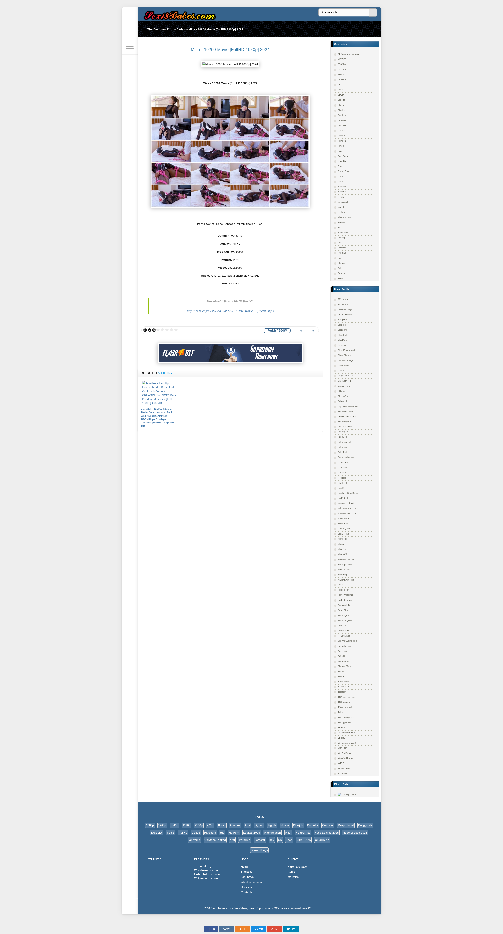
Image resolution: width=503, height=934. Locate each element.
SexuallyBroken (345, 646)
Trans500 (342, 727)
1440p (174, 825)
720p (210, 825)
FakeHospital (344, 442)
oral (232, 839)
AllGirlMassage (345, 309)
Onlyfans (194, 839)
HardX (341, 488)
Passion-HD (344, 605)
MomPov (342, 549)
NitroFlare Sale (297, 866)
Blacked (342, 325)
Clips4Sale (343, 335)
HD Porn (233, 832)
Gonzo (196, 832)
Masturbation (344, 217)
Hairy (340, 181)
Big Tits (341, 100)
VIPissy (341, 738)
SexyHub (342, 651)
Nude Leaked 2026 (355, 832)
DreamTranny (345, 386)
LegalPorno (343, 534)
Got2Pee (342, 472)
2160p (199, 825)
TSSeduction (344, 702)
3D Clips (342, 64)
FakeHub (342, 447)
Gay (340, 166)
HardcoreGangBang (348, 493)
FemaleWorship (345, 426)
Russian (342, 253)
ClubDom (342, 340)
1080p (150, 825)
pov (271, 839)
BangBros (342, 319)
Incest (341, 207)
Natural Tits (303, 832)
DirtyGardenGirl (345, 376)
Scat (340, 258)
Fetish (341, 146)
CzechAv (342, 345)
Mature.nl (342, 539)
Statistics (246, 871)
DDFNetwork (344, 381)
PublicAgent (343, 615)
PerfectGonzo (345, 600)
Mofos (341, 544)
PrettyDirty (343, 610)
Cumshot (342, 135)
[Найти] (373, 13)
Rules (291, 871)
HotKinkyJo (343, 498)
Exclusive (157, 832)
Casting (341, 130)
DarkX (341, 370)
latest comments (251, 881)
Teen (340, 278)
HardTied (342, 483)
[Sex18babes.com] (130, 15)
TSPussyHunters (346, 697)
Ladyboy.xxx (344, 528)
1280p (162, 825)
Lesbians (342, 212)
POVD (341, 584)
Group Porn (343, 171)
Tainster (342, 692)
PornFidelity (343, 590)
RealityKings (344, 636)
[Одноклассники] (149, 330)
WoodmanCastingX (347, 743)
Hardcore (342, 191)
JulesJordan (344, 518)
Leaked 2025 (251, 832)
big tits (272, 825)
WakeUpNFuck (345, 758)
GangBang (343, 161)
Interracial (343, 202)
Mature (341, 222)
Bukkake (342, 125)
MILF (288, 832)
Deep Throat (346, 825)
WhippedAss (344, 768)
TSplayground (345, 707)
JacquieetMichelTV (347, 513)
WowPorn (342, 748)
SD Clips (342, 74)
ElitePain (342, 391)
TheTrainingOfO (346, 717)
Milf (339, 227)
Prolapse (342, 248)
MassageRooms (346, 559)
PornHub (244, 839)
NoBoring (342, 574)
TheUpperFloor (345, 722)
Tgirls (340, 712)
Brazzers (342, 330)
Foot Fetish (343, 156)
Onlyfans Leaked (215, 839)
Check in (246, 887)
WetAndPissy (344, 753)
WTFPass (343, 763)
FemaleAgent (344, 421)
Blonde (341, 105)
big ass (259, 825)
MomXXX (342, 554)
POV (340, 242)
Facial (171, 832)
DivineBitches (344, 355)
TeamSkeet (343, 687)
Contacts (246, 892)
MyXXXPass (344, 569)
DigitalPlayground (346, 350)
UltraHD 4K (322, 839)
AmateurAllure (345, 314)
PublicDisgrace (345, 620)
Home (245, 866)
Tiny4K (341, 676)
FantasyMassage (346, 457)
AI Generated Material (348, 54)
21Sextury (343, 304)
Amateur (342, 79)
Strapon (341, 273)
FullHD (183, 832)
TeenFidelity (344, 681)
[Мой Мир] (154, 330)
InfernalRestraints (346, 503)
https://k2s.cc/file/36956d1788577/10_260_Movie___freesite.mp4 (230, 310)
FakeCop (342, 437)
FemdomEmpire (345, 411)
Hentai (341, 197)
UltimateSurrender (347, 733)
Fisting (341, 151)
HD (222, 832)
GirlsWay (342, 467)
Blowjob (341, 110)
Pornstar (259, 839)
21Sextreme (344, 299)
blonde (284, 825)
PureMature (343, 630)
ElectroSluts (344, 396)
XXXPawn (342, 773)
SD (280, 839)
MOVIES (342, 59)
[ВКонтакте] (145, 330)
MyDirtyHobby (345, 564)
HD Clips (342, 69)
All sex (222, 825)
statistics (293, 876)
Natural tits (343, 232)
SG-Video (342, 656)
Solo (340, 268)
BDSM (341, 95)
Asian (340, 89)
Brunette (342, 120)
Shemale (342, 263)
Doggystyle (365, 825)
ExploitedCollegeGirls (348, 406)
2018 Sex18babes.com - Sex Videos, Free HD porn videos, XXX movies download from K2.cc (178, 14)
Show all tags (259, 850)
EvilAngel (342, 401)
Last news (247, 876)
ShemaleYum (344, 666)
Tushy (341, 671)
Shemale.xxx (344, 661)
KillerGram (343, 523)
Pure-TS (342, 625)
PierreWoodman (345, 595)
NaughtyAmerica (346, 580)
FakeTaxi (342, 452)
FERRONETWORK (347, 416)
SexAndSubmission (347, 641)
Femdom (342, 141)
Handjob (342, 186)
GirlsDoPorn (344, 462)
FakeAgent (343, 432)
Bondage (342, 115)
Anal (340, 84)
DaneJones (343, 365)
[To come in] (130, 31)
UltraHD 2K (303, 839)
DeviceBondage (345, 360)
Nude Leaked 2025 (327, 832)
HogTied (342, 478)
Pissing (341, 237)
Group (341, 176)
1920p (187, 825)
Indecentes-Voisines (348, 508)
